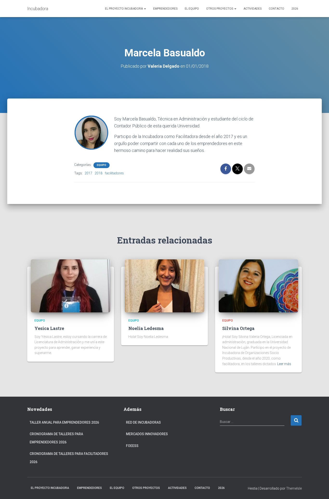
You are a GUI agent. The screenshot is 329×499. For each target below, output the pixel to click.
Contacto (276, 8)
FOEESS (132, 446)
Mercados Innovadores (147, 434)
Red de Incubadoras (143, 422)
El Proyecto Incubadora (124, 8)
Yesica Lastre (49, 328)
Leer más (284, 364)
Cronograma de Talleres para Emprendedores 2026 (56, 438)
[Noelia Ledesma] (164, 286)
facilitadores (114, 173)
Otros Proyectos (220, 8)
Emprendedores (165, 8)
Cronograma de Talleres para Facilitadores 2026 (69, 458)
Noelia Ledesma (146, 328)
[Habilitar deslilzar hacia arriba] (319, 489)
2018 (98, 173)
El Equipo (192, 8)
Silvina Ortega (238, 328)
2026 (294, 8)
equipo (101, 165)
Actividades (252, 8)
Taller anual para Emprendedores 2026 (64, 422)
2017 (88, 173)
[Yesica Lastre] (70, 286)
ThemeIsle (294, 488)
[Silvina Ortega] (258, 286)
